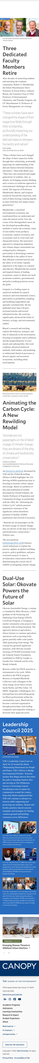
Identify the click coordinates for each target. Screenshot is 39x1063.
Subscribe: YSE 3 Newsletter (14, 1045)
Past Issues (7, 972)
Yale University (22, 1051)
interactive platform (14, 471)
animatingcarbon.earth (13, 543)
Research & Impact (11, 1015)
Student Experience (11, 1018)
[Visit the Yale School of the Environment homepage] (19, 982)
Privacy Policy (8, 1058)
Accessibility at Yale (22, 1058)
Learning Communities (12, 1011)
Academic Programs (11, 1005)
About (5, 1021)
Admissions (8, 1008)
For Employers (7, 1030)
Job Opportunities (9, 1034)
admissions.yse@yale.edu (12, 994)
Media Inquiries (8, 1026)
